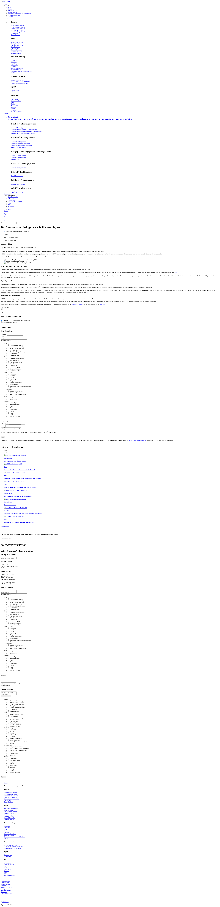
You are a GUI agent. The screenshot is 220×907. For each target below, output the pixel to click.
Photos (9, 209)
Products (6, 113)
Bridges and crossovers (17, 80)
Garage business (15, 35)
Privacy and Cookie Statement (137, 440)
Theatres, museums (16, 69)
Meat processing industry (18, 42)
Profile (9, 7)
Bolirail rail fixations (17, 176)
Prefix (2, 336)
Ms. (11, 331)
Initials (3, 338)
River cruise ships (16, 101)
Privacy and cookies (6, 893)
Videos (9, 207)
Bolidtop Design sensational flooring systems (24, 129)
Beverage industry (16, 53)
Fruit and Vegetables (16, 50)
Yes (51, 432)
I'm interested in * (5, 340)
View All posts (5, 526)
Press (9, 204)
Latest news (11, 198)
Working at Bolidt (12, 12)
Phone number (5, 421)
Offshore (13, 110)
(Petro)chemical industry (17, 30)
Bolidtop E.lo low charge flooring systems (23, 133)
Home (5, 783)
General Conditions (6, 890)
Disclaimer (4, 892)
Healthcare (14, 60)
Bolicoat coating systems (18, 167)
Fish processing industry (17, 45)
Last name (4, 334)
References (7, 194)
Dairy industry (15, 48)
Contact (6, 211)
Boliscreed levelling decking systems (21, 145)
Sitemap (3, 889)
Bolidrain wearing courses (18, 157)
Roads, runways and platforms (19, 83)
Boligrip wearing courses (18, 155)
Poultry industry (15, 44)
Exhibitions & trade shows (15, 201)
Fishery (13, 108)
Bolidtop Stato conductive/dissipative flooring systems (26, 131)
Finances (10, 9)
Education (13, 62)
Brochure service (5, 881)
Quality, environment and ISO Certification (19, 13)
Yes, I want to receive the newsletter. (12, 429)
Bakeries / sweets (15, 47)
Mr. (3, 331)
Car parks (13, 66)
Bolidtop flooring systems (18, 128)
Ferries (13, 104)
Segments (6, 18)
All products (70, 118)
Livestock (13, 107)
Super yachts (14, 105)
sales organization (12, 10)
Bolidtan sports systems (18, 184)
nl (4, 216)
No (55, 432)
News (13, 197)
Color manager (5, 882)
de (4, 220)
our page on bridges (77, 304)
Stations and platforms (17, 68)
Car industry (14, 33)
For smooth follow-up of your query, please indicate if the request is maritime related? (24, 432)
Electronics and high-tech (18, 28)
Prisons (13, 72)
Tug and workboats (16, 111)
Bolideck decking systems (18, 141)
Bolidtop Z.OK (16, 159)
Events (9, 203)
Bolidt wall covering (17, 192)
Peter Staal (102, 304)
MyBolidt (6, 214)
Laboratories (14, 65)
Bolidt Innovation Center (14, 15)
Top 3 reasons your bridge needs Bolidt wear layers (16, 320)
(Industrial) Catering (16, 51)
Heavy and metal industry (18, 27)
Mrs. (7, 331)
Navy (12, 102)
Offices (13, 63)
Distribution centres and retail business (21, 71)
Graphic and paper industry (18, 32)
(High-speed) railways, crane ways (20, 81)
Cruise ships (14, 99)
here (176, 272)
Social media (11, 206)
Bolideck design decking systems (20, 143)
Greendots (10, 16)
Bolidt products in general (9, 322)
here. (88, 292)
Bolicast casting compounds (19, 147)
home (5, 4)
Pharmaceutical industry (17, 25)
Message (3, 427)
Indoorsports (14, 92)
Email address (5, 423)
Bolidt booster (11, 200)
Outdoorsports (15, 90)
